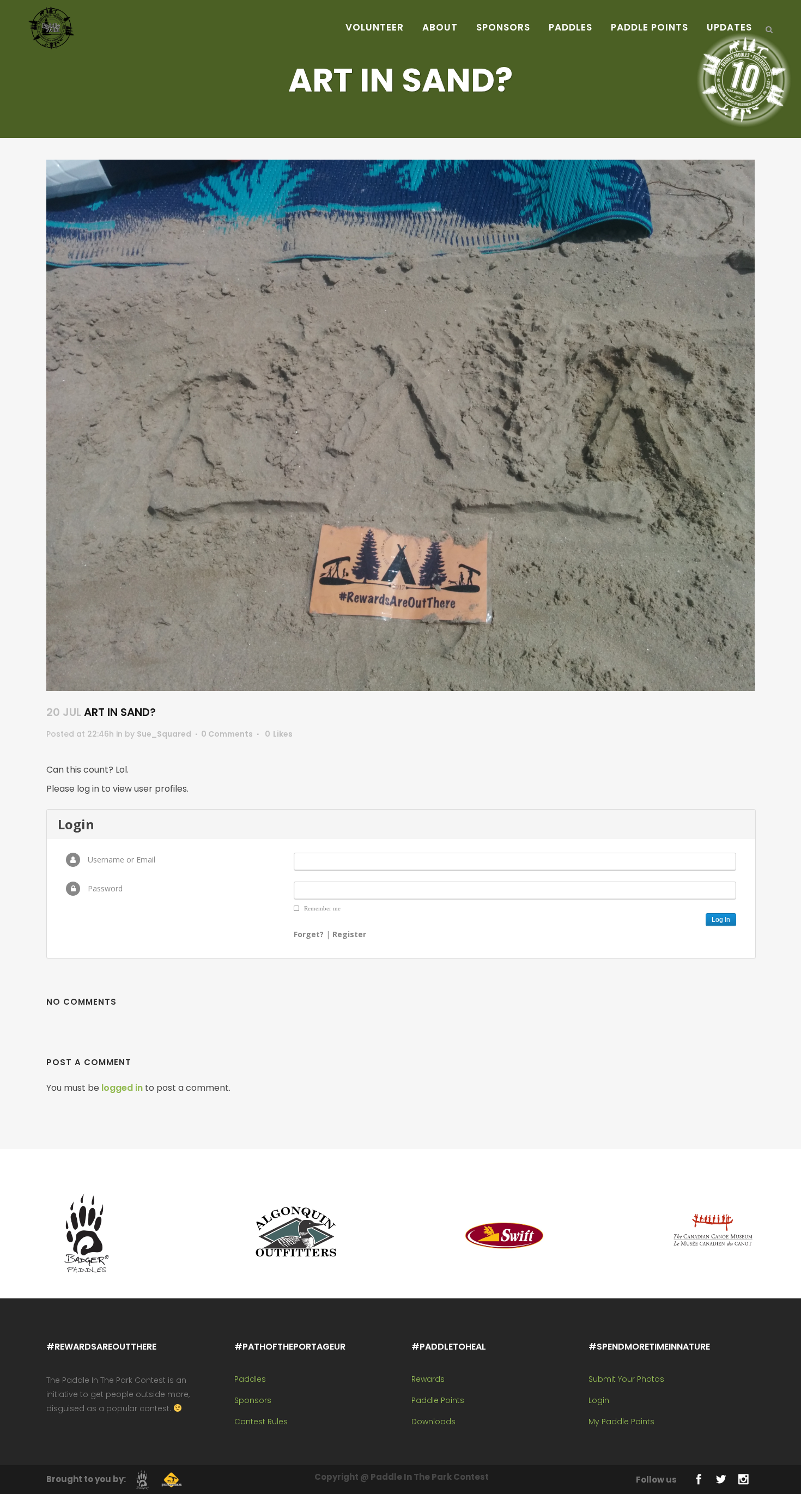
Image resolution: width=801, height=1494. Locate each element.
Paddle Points (437, 1400)
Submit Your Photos (626, 1379)
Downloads (433, 1421)
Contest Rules (261, 1421)
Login (598, 1400)
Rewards (428, 1379)
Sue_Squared (164, 733)
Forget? (309, 934)
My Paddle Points (621, 1421)
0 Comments (227, 733)
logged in (122, 1088)
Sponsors (252, 1400)
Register (349, 934)
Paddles (250, 1379)
